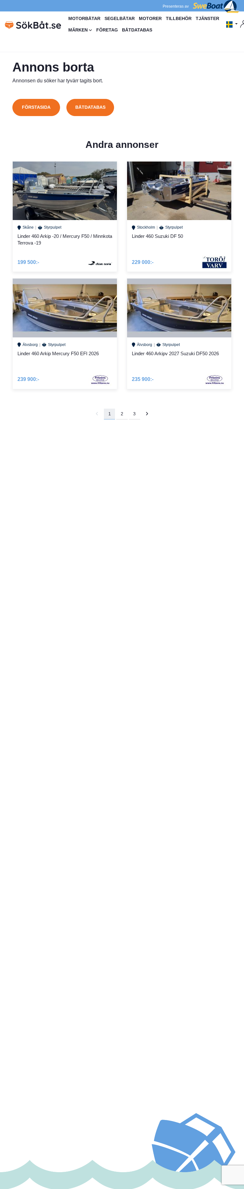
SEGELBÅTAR (120, 18)
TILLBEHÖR (179, 18)
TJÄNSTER (207, 18)
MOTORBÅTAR (84, 18)
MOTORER (150, 18)
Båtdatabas (90, 107)
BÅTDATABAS (137, 29)
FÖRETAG (107, 29)
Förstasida (36, 107)
